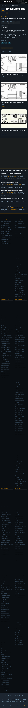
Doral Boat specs (18, 246)
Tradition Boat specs (19, 467)
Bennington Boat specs (19, 321)
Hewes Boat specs (4, 552)
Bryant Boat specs (18, 323)
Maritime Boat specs (5, 567)
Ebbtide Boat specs (18, 355)
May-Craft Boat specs (19, 392)
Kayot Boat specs (18, 380)
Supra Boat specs (18, 457)
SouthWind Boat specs (19, 440)
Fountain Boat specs (19, 252)
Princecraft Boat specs (19, 410)
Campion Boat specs (19, 331)
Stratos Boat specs (5, 642)
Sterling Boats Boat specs (20, 624)
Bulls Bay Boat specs (19, 522)
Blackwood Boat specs (5, 512)
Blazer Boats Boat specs (6, 514)
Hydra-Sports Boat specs (20, 260)
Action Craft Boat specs (19, 492)
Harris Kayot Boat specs (5, 550)
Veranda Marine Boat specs (6, 674)
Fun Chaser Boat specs (5, 540)
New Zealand (20, 695)
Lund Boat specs (4, 563)
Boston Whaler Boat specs (6, 305)
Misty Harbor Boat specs (6, 575)
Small (6, 5)
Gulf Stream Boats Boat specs (20, 367)
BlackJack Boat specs (19, 516)
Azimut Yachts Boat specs (6, 221)
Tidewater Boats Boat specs (6, 666)
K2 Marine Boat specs (19, 563)
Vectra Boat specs (4, 672)
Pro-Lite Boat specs (5, 599)
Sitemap (24, 701)
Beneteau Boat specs (19, 235)
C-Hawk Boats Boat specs (20, 327)
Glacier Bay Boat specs (5, 333)
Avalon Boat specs (18, 315)
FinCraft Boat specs (18, 540)
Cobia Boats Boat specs (19, 341)
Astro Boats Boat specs (5, 498)
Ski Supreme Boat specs (6, 634)
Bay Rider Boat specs (5, 500)
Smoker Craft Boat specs (6, 636)
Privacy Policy (19, 701)
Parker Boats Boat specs (6, 355)
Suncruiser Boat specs (5, 648)
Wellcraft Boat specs (19, 292)
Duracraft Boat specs (19, 530)
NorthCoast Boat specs (19, 400)
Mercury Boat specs (5, 573)
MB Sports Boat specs (5, 571)
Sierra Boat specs (4, 628)
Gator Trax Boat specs (19, 548)
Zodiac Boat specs (4, 690)
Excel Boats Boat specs (19, 536)
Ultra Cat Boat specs (18, 632)
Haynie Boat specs (18, 561)
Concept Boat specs (5, 313)
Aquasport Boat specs (19, 311)
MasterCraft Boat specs (5, 347)
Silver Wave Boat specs (5, 630)
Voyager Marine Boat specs (6, 678)
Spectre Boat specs (5, 371)
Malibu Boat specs (18, 386)
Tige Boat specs (18, 465)
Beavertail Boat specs (19, 512)
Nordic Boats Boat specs (6, 351)
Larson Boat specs (5, 345)
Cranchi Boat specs (5, 223)
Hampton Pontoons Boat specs (21, 559)
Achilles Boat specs (18, 490)
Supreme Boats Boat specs (20, 626)
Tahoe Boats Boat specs (19, 459)
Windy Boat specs (18, 296)
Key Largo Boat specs (5, 556)
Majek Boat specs (18, 573)
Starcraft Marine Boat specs (20, 445)
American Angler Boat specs (20, 502)
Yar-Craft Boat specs (19, 644)
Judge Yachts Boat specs (19, 262)
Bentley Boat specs (5, 504)
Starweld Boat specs (19, 622)
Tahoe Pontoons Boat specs (20, 461)
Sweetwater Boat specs (5, 660)
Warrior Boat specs (5, 680)
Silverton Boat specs (19, 288)
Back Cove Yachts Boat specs (20, 231)
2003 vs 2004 (4, 48)
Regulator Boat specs (5, 363)
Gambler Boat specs (19, 546)
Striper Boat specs (18, 451)
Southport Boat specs (19, 438)
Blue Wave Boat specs (19, 518)
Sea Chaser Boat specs (5, 615)
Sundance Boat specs (5, 650)
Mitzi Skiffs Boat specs (19, 581)
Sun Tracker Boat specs (19, 453)
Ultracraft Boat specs (19, 634)
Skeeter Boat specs (5, 632)
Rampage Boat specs (19, 280)
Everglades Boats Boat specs (7, 329)
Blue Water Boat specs (5, 516)
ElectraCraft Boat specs (5, 536)
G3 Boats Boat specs (5, 542)
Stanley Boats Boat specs (20, 443)
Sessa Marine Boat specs (6, 243)
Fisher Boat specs (4, 538)
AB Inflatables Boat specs (19, 301)
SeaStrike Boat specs (5, 621)
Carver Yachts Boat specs (20, 238)
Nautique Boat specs (19, 398)
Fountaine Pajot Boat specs (20, 254)
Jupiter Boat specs (5, 341)
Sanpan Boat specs (18, 424)
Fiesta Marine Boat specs (6, 331)
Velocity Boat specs (18, 477)
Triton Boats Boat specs (19, 469)
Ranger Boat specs (5, 603)
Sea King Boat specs (5, 617)
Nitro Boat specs (4, 583)
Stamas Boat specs (5, 375)
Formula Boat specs (18, 250)
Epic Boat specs (18, 361)
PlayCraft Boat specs (19, 404)
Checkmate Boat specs (19, 339)
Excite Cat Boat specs (19, 248)
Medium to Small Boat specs (20, 299)
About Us (7, 701)
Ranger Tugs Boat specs (19, 416)
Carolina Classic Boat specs (20, 237)
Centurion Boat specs (5, 307)
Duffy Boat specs (4, 534)
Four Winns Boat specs (19, 256)
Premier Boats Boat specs (20, 408)
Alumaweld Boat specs (5, 494)
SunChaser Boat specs (5, 646)
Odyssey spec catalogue (12, 209)
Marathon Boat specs (5, 565)
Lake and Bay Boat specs (19, 567)
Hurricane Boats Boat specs (20, 372)
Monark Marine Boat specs (6, 577)
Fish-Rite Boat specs (19, 542)
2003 (2, 42)
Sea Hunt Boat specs (19, 428)
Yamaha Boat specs (5, 688)
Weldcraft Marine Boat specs (20, 481)
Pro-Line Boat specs (5, 357)
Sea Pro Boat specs (18, 430)
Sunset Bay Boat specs (5, 656)
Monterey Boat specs (5, 349)
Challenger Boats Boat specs (6, 309)
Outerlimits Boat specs (5, 353)
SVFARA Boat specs (5, 658)
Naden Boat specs (18, 587)
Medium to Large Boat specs (20, 219)
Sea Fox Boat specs (18, 426)
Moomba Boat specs (5, 579)
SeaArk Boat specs (18, 610)
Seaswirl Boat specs (5, 369)
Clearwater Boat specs (5, 528)
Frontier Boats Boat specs (20, 544)
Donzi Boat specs (4, 319)
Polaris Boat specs (18, 599)
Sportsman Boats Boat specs (7, 640)
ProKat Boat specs (4, 359)
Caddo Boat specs (18, 329)
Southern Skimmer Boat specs (21, 620)
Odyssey (9, 5)
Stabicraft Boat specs (19, 441)
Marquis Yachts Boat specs (6, 229)
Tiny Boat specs (18, 488)
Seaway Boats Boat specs (20, 434)
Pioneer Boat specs (5, 597)
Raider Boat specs (18, 414)
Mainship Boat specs (19, 268)
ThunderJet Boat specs (19, 463)
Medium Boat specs (5, 299)
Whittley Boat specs (18, 483)
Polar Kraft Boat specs (19, 597)
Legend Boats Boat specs (20, 569)
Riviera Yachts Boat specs (6, 239)
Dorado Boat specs (5, 321)
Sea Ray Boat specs (5, 241)
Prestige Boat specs (19, 278)
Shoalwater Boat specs (19, 614)
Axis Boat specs (18, 317)
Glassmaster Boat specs (19, 556)
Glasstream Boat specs (19, 363)
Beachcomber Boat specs (6, 502)
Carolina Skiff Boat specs (6, 522)
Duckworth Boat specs (19, 353)
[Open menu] (26, 2)
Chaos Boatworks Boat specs (20, 526)
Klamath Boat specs (18, 565)
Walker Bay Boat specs (19, 636)
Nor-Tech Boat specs (5, 233)
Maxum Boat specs (18, 270)
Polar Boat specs (18, 406)
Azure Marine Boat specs (19, 319)
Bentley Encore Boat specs (6, 506)
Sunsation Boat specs (19, 455)
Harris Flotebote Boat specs (20, 369)
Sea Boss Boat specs (5, 611)
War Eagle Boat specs (19, 638)
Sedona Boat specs (5, 623)
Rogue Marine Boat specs (19, 608)
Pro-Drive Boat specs (19, 601)
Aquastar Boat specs (19, 504)
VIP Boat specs (4, 676)
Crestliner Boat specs (5, 532)
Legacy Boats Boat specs (19, 264)
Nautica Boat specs (18, 396)
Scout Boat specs (4, 367)
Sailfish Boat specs (5, 365)
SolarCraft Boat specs (19, 618)
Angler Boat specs (18, 307)
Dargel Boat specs (18, 528)
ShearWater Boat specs (5, 627)
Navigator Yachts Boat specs (6, 231)
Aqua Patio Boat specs (19, 309)
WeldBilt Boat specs (18, 642)
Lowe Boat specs (4, 561)
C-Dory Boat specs (18, 325)
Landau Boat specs (5, 558)
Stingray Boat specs (18, 449)
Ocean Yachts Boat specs (6, 237)
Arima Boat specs (4, 496)
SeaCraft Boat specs (19, 432)
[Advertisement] (14, 154)
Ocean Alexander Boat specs (6, 235)
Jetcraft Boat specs (5, 339)
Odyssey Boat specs (5, 585)
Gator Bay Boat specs (5, 546)
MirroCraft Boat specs (19, 579)
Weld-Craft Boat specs (19, 640)
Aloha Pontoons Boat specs (6, 490)
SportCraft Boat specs (5, 373)
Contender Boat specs (5, 315)
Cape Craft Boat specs (5, 520)
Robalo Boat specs (18, 420)
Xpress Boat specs (5, 686)
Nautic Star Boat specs (5, 581)
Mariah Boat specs (18, 390)
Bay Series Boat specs (19, 510)
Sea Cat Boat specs (5, 613)
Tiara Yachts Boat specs (19, 290)
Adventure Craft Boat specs (20, 305)
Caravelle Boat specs (19, 335)
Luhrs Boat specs (18, 266)
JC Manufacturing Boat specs (20, 374)
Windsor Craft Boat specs (20, 294)
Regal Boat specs (18, 282)
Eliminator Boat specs (5, 327)
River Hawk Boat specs (19, 418)
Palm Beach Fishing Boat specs (7, 587)
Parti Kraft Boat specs (5, 593)
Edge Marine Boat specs (19, 357)
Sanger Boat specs (5, 609)
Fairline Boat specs (5, 225)
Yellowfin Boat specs (19, 485)
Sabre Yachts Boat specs (19, 286)
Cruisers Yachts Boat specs (20, 244)
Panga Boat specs (18, 402)
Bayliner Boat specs (18, 233)
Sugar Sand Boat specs (5, 644)
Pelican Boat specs (18, 593)
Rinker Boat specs (18, 284)
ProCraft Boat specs (5, 601)
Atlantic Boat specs (18, 313)
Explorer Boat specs (19, 538)
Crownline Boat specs (5, 317)
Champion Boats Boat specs (6, 524)
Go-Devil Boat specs (19, 558)
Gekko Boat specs (4, 548)
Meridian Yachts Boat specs (20, 272)
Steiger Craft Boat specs (19, 447)
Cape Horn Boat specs (19, 333)
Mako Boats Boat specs (19, 384)
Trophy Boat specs (18, 471)
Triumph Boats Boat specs (6, 668)
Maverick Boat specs (5, 569)
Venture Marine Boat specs (20, 479)
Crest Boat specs (4, 530)
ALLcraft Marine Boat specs (20, 496)
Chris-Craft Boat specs (19, 242)
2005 (9, 42)
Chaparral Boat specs (19, 240)
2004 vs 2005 (10, 48)
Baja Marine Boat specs (5, 303)
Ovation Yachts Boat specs (20, 276)
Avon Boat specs (18, 506)
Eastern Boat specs (5, 323)
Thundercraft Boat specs (6, 664)
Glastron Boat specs (19, 365)
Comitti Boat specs (18, 343)
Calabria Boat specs (5, 518)
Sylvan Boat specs (4, 662)
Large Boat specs (4, 219)
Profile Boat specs (18, 412)
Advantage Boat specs (19, 303)
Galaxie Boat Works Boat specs (7, 544)
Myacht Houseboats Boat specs (21, 274)
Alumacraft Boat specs (5, 492)
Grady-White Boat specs (6, 335)
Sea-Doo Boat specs (5, 619)
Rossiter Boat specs (5, 607)
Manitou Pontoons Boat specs (20, 388)
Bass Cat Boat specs (19, 508)
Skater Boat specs (18, 436)
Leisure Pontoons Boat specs (7, 559)
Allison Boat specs (18, 498)
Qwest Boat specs (18, 604)
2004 (6, 42)
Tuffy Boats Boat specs (19, 630)
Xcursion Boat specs (5, 684)
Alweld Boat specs (18, 500)
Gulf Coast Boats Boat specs (6, 337)
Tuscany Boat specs (5, 670)
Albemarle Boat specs (19, 221)
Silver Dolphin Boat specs (20, 616)
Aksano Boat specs (18, 494)
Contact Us (12, 701)
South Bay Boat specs (5, 638)
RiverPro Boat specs (19, 606)
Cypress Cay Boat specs (19, 351)
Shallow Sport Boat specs (6, 625)
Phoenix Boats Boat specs (20, 595)
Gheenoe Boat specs (19, 552)
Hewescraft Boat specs (19, 371)
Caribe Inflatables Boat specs (20, 524)
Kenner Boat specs (5, 554)
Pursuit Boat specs (5, 361)
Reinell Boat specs (4, 605)
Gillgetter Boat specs (19, 554)
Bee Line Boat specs (19, 514)
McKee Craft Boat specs (19, 394)
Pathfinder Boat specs (5, 595)
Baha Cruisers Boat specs (6, 301)
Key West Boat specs (19, 382)
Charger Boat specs (5, 526)
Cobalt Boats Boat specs (6, 311)
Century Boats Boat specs (20, 337)
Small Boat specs (4, 488)
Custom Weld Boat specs (19, 349)
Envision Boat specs (19, 359)
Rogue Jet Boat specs (19, 422)
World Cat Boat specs (5, 377)
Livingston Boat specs (19, 571)
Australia (14, 695)
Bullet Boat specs (18, 520)
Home (2, 5)
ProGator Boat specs (19, 602)
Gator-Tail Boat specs (19, 550)
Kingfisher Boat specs (5, 343)
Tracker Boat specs (18, 628)
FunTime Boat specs (19, 258)
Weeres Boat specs (5, 682)
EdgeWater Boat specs (5, 325)
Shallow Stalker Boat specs (20, 612)
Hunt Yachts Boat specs (5, 227)
